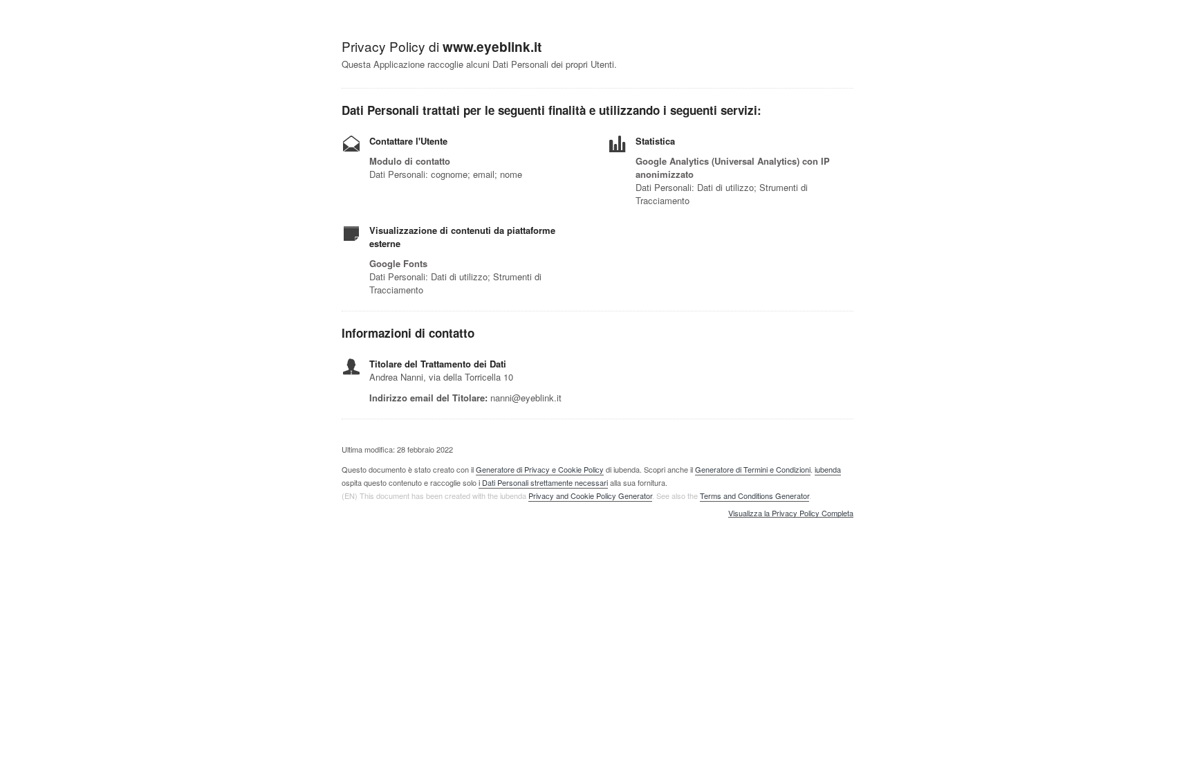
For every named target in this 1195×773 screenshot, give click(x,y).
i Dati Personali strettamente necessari (543, 482)
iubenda (828, 469)
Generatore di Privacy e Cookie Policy (540, 469)
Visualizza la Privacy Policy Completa (790, 513)
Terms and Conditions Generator (754, 495)
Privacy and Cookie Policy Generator (590, 495)
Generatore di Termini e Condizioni (752, 469)
